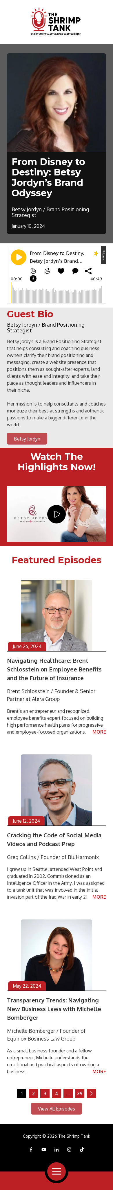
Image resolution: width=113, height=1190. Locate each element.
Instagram (69, 1149)
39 (80, 1093)
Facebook (31, 1149)
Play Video (56, 514)
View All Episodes (56, 1109)
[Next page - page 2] (91, 1093)
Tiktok (82, 1149)
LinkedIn (56, 1149)
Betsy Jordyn (27, 439)
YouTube (44, 1149)
